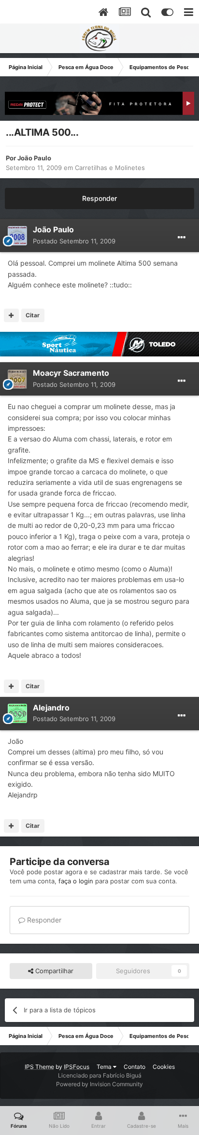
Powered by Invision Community (99, 1084)
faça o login (75, 881)
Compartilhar (53, 971)
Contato (134, 1066)
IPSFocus (76, 1066)
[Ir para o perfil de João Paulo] (17, 235)
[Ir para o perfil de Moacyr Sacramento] (17, 379)
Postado (74, 241)
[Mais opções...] (181, 237)
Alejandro (51, 707)
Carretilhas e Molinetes (110, 167)
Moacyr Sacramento (71, 373)
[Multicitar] (11, 315)
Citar (33, 315)
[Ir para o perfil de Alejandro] (17, 713)
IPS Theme (39, 1066)
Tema (105, 1066)
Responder (99, 198)
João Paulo (34, 158)
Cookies (164, 1066)
